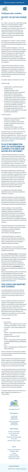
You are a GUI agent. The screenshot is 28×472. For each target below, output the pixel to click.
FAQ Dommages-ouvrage (14, 440)
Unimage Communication (20, 468)
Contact (14, 453)
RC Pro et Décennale (14, 433)
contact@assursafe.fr (14, 409)
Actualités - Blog (14, 451)
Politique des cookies (14, 458)
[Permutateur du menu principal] (24, 8)
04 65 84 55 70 (14, 419)
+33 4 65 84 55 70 (20, 2)
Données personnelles (14, 456)
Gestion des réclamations (14, 449)
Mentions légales (14, 455)
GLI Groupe (14, 438)
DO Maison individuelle (14, 431)
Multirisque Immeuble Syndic (14, 437)
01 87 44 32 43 (14, 424)
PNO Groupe (14, 435)
